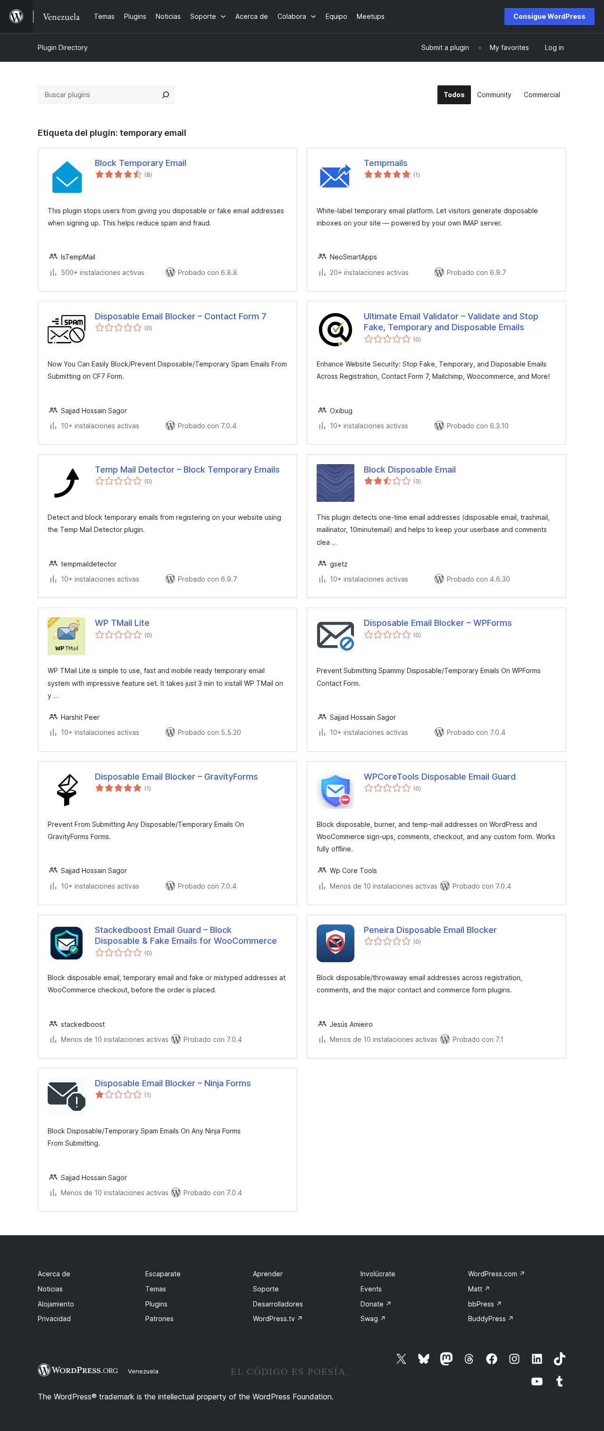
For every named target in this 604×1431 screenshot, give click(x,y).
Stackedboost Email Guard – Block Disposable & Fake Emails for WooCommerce (186, 935)
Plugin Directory (63, 47)
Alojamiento (56, 1304)
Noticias (50, 1289)
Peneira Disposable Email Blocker (430, 930)
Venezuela (143, 1371)
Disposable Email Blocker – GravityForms (176, 777)
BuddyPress (491, 1319)
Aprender (268, 1274)
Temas (155, 1289)
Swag (373, 1319)
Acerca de (54, 1274)
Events (371, 1289)
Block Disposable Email (410, 469)
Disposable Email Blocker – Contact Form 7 (181, 316)
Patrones (159, 1319)
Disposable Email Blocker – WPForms (438, 623)
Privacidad (54, 1319)
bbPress (485, 1304)
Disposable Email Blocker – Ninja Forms (173, 1083)
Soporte (266, 1289)
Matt (479, 1289)
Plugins (156, 1304)
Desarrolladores (278, 1304)
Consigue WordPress (549, 16)
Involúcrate (378, 1274)
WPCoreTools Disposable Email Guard (440, 777)
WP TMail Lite (122, 623)
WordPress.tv (278, 1319)
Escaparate (163, 1274)
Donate (376, 1304)
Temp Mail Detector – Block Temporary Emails (187, 469)
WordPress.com (496, 1274)
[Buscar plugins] (165, 94)
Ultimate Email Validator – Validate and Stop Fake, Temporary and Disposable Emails (451, 321)
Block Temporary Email (140, 163)
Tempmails (386, 163)
